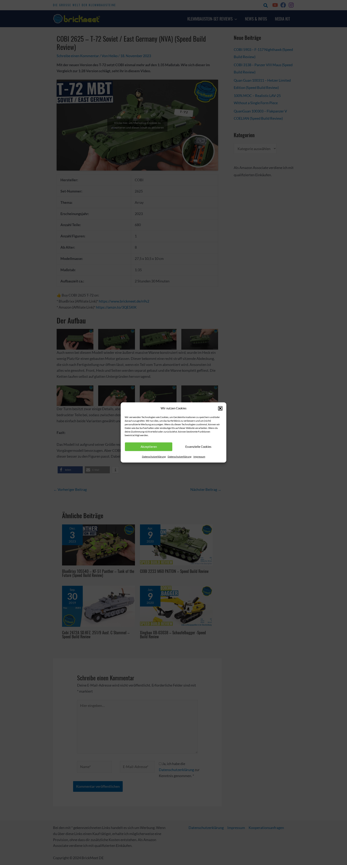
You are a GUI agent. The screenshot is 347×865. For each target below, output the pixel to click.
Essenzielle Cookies (198, 447)
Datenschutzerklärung (154, 456)
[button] (220, 408)
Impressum (199, 456)
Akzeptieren (149, 447)
